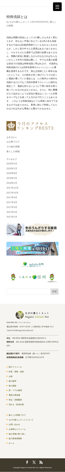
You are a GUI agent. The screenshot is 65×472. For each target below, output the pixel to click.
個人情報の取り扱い (17, 434)
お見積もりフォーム (17, 429)
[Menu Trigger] (57, 6)
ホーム (11, 443)
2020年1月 (11, 168)
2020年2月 (11, 163)
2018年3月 (11, 178)
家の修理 (12, 381)
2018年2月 (11, 183)
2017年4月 (11, 202)
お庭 (10, 376)
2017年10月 (12, 192)
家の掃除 (12, 386)
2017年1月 (11, 216)
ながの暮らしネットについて (21, 420)
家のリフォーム (15, 367)
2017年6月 (11, 197)
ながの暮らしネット (19, 22)
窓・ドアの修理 (15, 390)
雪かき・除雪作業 (16, 404)
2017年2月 (11, 212)
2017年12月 (12, 188)
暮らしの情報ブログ (17, 415)
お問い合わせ (14, 424)
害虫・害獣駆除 (15, 400)
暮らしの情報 (13, 151)
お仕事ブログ (13, 141)
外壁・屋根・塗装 (16, 372)
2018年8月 (11, 173)
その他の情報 (13, 146)
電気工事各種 (14, 395)
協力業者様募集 (15, 438)
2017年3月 (11, 207)
